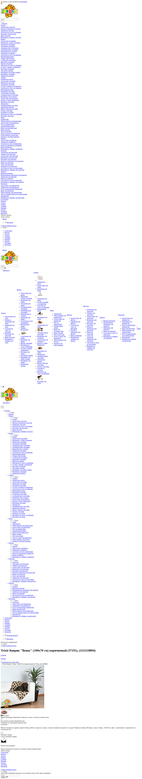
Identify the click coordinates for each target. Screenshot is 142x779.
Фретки (14, 546)
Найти (3, 777)
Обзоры (3, 757)
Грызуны (15, 562)
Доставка (4, 764)
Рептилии (15, 602)
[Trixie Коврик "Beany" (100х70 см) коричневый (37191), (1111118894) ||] (22, 708)
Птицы (14, 419)
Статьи (3, 756)
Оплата (3, 763)
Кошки (14, 437)
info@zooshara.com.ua (9, 226)
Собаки (14, 478)
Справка (3, 759)
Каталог (11, 414)
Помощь (3, 761)
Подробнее (23, 2)
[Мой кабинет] (2, 405)
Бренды (3, 754)
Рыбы (14, 522)
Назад (12, 412)
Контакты (4, 766)
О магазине (4, 752)
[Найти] (2, 21)
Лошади (15, 586)
